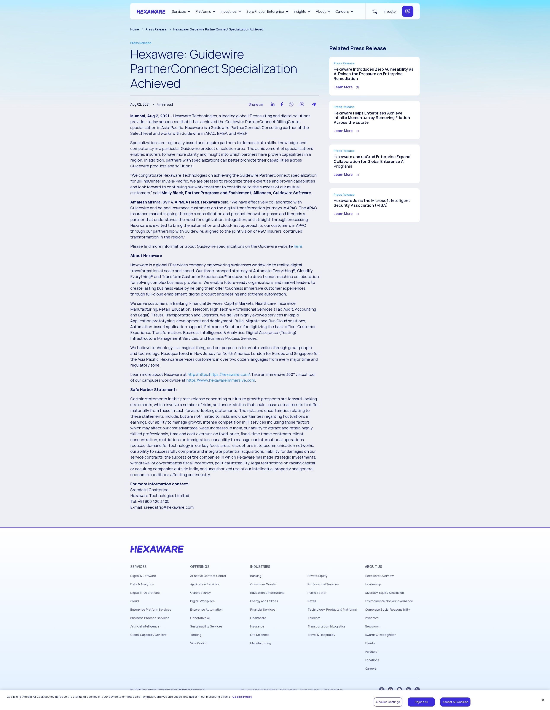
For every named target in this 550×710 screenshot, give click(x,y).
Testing (195, 635)
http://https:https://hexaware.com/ (219, 374)
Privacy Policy (310, 690)
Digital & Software (143, 576)
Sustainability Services (206, 626)
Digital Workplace (202, 601)
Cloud (134, 601)
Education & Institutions (267, 593)
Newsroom (373, 626)
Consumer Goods (263, 584)
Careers (342, 11)
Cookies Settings (388, 702)
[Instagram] (399, 690)
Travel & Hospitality (321, 635)
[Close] (543, 699)
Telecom (314, 618)
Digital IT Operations (145, 593)
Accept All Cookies (455, 702)
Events (370, 643)
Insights (300, 11)
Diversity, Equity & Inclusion (384, 593)
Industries (229, 11)
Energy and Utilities (264, 601)
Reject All (421, 702)
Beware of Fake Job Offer (259, 690)
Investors (372, 618)
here (298, 246)
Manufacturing (260, 643)
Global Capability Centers (148, 635)
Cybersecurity (200, 593)
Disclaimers (288, 690)
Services (179, 11)
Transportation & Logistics (327, 626)
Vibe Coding (198, 643)
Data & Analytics (142, 584)
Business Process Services (149, 618)
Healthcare (258, 618)
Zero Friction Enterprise (265, 11)
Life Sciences (259, 635)
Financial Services (263, 610)
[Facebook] (381, 690)
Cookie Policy (333, 690)
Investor (390, 11)
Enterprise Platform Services (150, 610)
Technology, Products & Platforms (332, 610)
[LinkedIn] (408, 690)
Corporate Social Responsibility (387, 610)
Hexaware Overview (379, 576)
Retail (312, 601)
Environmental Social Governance (389, 601)
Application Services (204, 584)
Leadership (373, 584)
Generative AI (200, 618)
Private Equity (317, 576)
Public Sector (317, 593)
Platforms (203, 11)
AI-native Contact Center (208, 576)
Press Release (156, 29)
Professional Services (323, 584)
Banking (255, 576)
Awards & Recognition (380, 635)
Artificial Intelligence (144, 626)
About (321, 11)
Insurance (257, 626)
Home (134, 29)
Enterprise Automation (206, 610)
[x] (417, 690)
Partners (371, 652)
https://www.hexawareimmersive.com (220, 380)
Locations (372, 660)
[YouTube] (390, 690)
